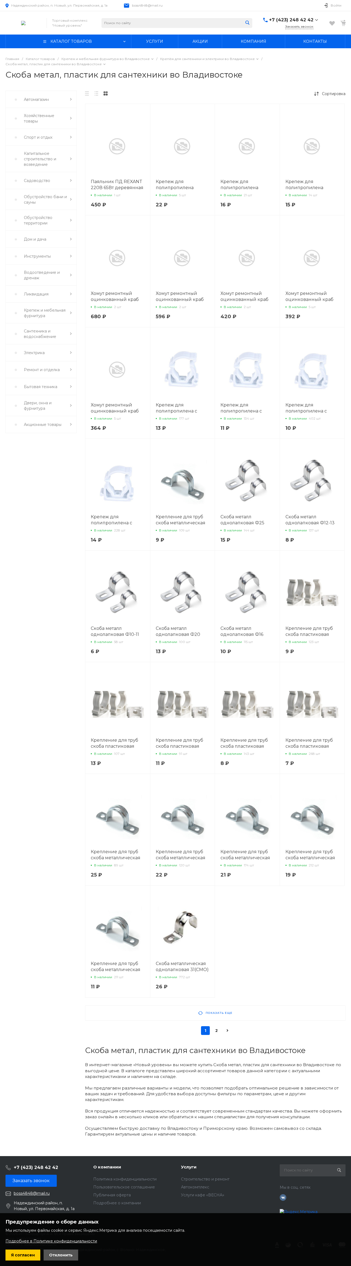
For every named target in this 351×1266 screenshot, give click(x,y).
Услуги (189, 1167)
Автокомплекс (195, 1187)
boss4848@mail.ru (147, 5)
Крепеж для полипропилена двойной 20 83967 (241, 187)
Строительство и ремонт (205, 1179)
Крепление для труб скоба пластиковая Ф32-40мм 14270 (114, 746)
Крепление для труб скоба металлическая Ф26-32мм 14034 (180, 857)
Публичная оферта (112, 1195)
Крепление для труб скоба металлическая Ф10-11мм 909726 (180, 522)
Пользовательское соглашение (124, 1187)
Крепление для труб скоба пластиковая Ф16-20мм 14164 (244, 746)
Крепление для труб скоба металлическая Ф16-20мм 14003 (310, 857)
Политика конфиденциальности (125, 1179)
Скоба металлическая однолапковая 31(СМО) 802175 (182, 969)
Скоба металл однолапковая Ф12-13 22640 (310, 522)
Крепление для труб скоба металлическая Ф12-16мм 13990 (115, 969)
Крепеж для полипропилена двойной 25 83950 (306, 187)
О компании (107, 1167)
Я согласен (23, 1255)
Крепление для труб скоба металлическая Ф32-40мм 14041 (115, 857)
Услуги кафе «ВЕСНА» (202, 1195)
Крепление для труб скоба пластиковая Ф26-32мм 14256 (179, 746)
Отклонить (61, 1255)
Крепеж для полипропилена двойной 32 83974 (177, 187)
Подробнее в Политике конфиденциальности (51, 1241)
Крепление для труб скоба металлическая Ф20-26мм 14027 (245, 857)
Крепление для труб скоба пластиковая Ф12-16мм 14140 (309, 746)
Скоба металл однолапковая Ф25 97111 (242, 522)
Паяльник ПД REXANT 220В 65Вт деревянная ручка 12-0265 (117, 187)
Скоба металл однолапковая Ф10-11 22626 (115, 634)
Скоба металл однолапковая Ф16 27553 (241, 634)
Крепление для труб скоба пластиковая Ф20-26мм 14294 (309, 634)
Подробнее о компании (117, 1202)
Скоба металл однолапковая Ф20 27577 (178, 634)
